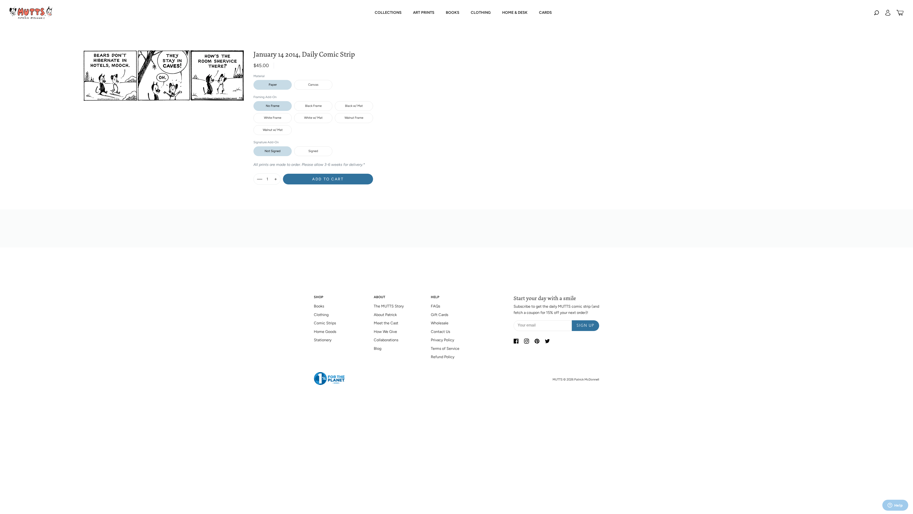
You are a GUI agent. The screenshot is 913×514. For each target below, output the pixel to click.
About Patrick (385, 314)
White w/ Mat (313, 117)
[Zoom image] (163, 71)
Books (319, 306)
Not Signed (273, 151)
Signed (313, 151)
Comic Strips (325, 323)
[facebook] (516, 341)
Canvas (313, 84)
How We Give (385, 331)
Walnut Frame (354, 117)
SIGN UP (585, 326)
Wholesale (439, 323)
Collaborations (386, 340)
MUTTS (558, 379)
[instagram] (526, 341)
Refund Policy (442, 357)
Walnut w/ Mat (273, 130)
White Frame (272, 117)
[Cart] (900, 13)
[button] (388, 13)
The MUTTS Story (389, 306)
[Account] (887, 13)
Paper (273, 84)
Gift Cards (439, 314)
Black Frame (313, 106)
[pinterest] (537, 341)
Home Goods (325, 331)
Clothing (321, 314)
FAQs (435, 306)
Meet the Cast (386, 323)
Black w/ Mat (354, 106)
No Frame (272, 106)
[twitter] (547, 341)
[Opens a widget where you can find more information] (895, 506)
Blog (377, 348)
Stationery (322, 340)
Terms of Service (445, 348)
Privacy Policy (442, 340)
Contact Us (440, 331)
